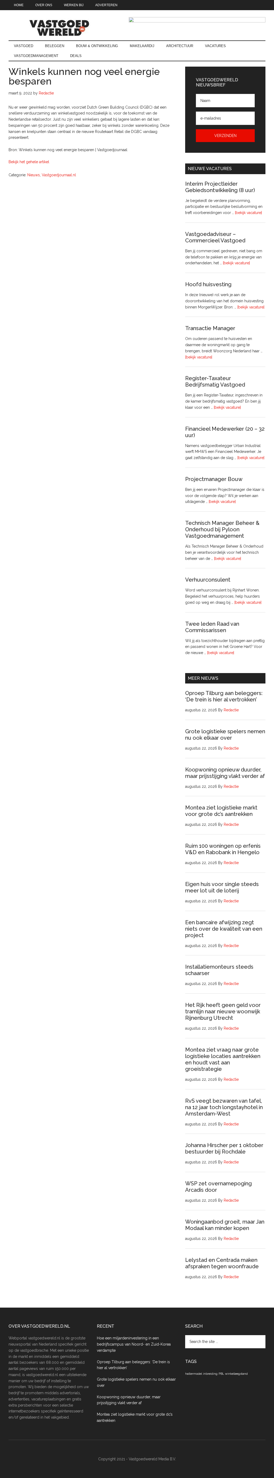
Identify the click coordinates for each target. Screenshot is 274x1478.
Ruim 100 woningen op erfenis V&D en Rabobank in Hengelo (223, 849)
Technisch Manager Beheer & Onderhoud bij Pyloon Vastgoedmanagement (222, 529)
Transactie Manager (210, 328)
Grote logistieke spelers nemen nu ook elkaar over (225, 734)
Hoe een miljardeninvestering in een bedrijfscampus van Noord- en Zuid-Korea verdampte (134, 1344)
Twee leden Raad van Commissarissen (212, 627)
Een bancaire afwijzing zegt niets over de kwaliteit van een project (223, 928)
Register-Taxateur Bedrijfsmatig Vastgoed (215, 381)
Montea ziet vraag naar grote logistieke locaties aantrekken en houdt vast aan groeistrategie (222, 1059)
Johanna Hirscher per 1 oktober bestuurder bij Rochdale (224, 1148)
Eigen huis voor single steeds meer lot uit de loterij (222, 887)
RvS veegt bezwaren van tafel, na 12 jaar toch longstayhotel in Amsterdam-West (224, 1107)
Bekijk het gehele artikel (29, 162)
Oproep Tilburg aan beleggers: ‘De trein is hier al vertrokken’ (223, 696)
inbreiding (210, 1373)
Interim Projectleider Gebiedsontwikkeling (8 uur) (220, 187)
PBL (221, 1373)
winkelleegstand (236, 1373)
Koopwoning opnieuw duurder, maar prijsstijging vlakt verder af (225, 772)
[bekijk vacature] (248, 213)
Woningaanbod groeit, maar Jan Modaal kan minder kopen (224, 1225)
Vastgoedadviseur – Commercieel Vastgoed (215, 237)
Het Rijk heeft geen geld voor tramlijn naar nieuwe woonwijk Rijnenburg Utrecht (223, 1011)
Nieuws (33, 175)
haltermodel (193, 1373)
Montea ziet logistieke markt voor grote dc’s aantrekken (221, 810)
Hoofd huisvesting (208, 284)
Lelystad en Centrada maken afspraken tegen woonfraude (222, 1263)
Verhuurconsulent (207, 579)
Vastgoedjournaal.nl (59, 175)
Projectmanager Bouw (213, 479)
